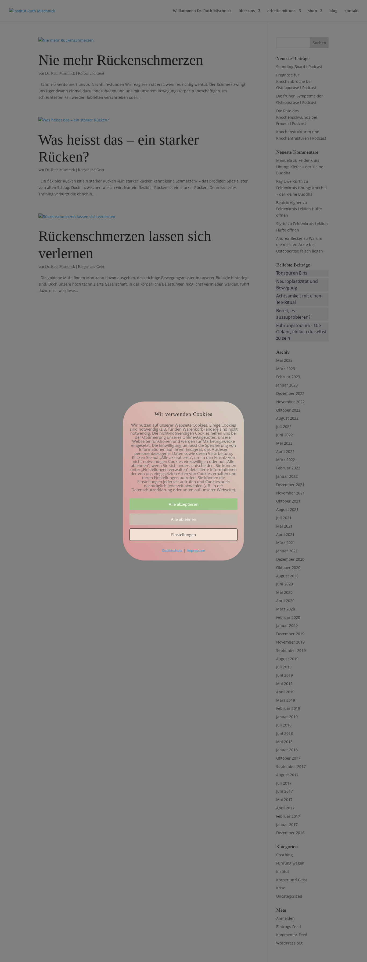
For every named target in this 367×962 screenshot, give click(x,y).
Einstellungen (183, 535)
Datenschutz (172, 550)
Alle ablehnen (183, 519)
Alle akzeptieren (183, 504)
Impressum (196, 550)
